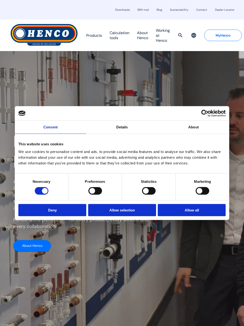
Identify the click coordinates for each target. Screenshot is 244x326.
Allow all (192, 210)
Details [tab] (122, 127)
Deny (52, 210)
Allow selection (122, 210)
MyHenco (223, 35)
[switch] (95, 191)
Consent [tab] (50, 127)
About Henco (32, 245)
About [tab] (193, 127)
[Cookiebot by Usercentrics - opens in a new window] (205, 113)
